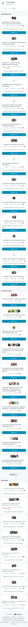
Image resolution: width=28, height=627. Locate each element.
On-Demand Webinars (7, 618)
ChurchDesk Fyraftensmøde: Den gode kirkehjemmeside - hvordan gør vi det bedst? (13, 350)
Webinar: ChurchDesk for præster (14, 221)
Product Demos (6, 620)
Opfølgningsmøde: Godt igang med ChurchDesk (12, 85)
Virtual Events (21, 617)
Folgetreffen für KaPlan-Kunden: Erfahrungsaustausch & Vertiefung (12, 22)
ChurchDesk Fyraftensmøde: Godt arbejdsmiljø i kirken (11, 425)
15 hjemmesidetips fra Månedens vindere (14, 299)
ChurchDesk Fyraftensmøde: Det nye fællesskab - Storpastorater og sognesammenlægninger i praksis (12, 389)
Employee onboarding (21, 622)
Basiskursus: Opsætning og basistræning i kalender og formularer (14, 43)
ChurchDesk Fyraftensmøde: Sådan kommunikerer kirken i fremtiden (12, 105)
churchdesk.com (10, 4)
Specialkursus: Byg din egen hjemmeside (14, 183)
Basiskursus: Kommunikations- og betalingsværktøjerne (11, 125)
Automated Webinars (19, 618)
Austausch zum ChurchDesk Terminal (14, 315)
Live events (14, 624)
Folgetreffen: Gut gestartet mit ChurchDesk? (10, 553)
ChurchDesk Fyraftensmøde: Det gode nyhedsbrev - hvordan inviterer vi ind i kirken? (13, 369)
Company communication (18, 620)
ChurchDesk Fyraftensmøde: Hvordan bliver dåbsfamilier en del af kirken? (12, 461)
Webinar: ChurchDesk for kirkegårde (14, 276)
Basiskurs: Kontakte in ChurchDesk (14, 144)
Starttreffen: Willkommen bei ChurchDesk (14, 202)
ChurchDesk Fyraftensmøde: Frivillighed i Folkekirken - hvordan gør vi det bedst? (13, 407)
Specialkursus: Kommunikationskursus (14, 240)
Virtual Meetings (6, 617)
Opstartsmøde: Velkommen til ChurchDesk (10, 164)
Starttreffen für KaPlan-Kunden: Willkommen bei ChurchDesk (11, 63)
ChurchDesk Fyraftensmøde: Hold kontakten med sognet (11, 443)
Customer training (4, 622)
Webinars (14, 617)
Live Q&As (12, 622)
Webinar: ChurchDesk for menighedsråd (14, 259)
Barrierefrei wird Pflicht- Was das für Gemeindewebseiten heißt (12, 332)
